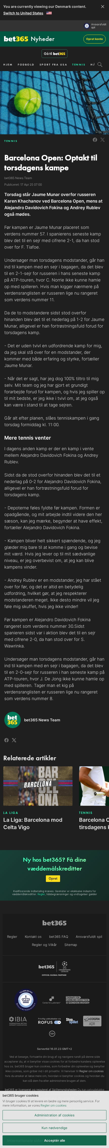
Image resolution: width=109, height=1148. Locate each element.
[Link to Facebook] (95, 142)
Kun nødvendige (54, 1128)
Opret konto (94, 39)
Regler (41, 894)
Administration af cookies (54, 1115)
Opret (53, 878)
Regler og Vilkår (44, 945)
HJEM (8, 64)
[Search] (100, 64)
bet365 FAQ (58, 937)
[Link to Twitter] (102, 142)
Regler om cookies (53, 1105)
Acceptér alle (54, 1140)
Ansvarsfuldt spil (98, 26)
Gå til (48, 53)
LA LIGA (11, 813)
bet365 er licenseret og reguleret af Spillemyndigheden (41, 1089)
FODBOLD (26, 64)
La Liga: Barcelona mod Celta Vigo (32, 823)
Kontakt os (33, 937)
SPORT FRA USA (53, 64)
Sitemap (70, 945)
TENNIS (78, 64)
